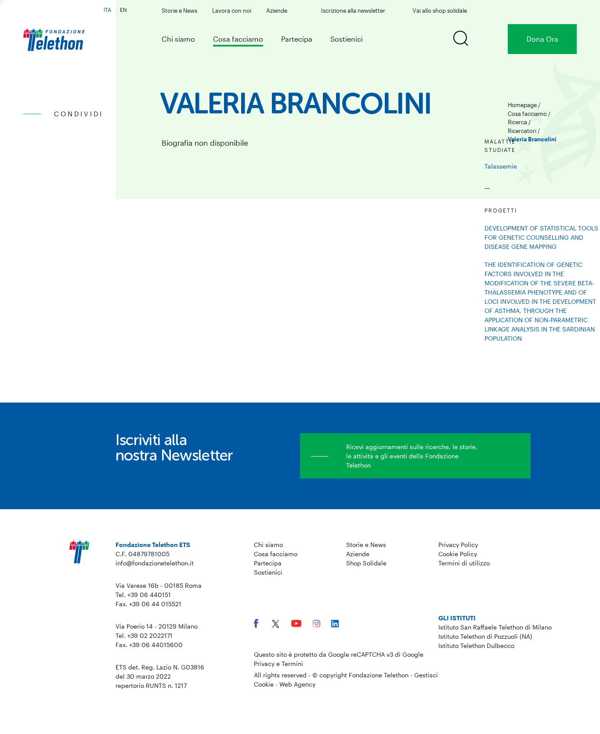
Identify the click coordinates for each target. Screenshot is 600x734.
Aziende (276, 10)
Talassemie (500, 166)
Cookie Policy (457, 554)
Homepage (522, 104)
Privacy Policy (458, 544)
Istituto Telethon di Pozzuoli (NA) (485, 636)
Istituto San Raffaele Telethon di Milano (495, 627)
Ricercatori (522, 130)
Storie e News (179, 10)
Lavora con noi (231, 10)
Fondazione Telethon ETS (153, 544)
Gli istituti (457, 618)
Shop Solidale (366, 563)
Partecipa (296, 39)
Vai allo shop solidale (439, 10)
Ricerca (517, 122)
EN (123, 10)
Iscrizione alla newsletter (353, 10)
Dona (542, 39)
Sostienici (346, 39)
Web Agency (297, 684)
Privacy (264, 663)
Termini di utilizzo (464, 563)
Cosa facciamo (238, 39)
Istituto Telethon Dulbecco (476, 645)
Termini (292, 663)
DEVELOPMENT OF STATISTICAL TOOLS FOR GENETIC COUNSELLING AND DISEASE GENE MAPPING (541, 237)
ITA (107, 10)
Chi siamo (178, 39)
